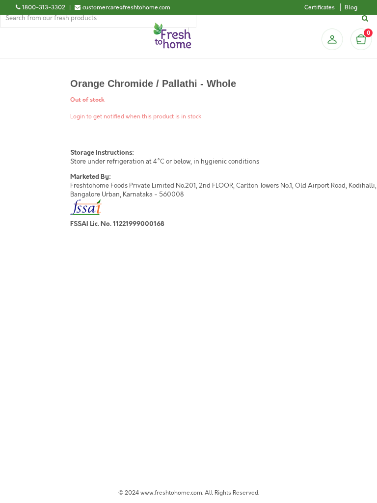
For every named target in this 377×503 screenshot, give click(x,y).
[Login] (332, 39)
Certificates (319, 7)
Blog (351, 7)
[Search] (366, 18)
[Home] (172, 26)
